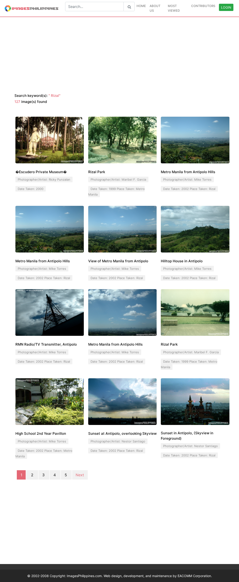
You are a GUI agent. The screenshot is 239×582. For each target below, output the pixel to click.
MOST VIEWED (174, 8)
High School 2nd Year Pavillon (40, 433)
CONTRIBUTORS (203, 6)
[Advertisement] (119, 55)
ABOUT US (155, 8)
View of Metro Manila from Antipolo (118, 261)
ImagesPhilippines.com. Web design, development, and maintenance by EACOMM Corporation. (139, 576)
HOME (141, 6)
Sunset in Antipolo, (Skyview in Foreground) (187, 436)
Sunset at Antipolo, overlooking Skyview (122, 433)
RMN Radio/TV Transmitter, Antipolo (46, 344)
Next (80, 475)
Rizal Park (96, 172)
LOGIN (226, 7)
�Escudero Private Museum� (41, 172)
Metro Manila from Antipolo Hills (188, 172)
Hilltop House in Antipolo (182, 261)
